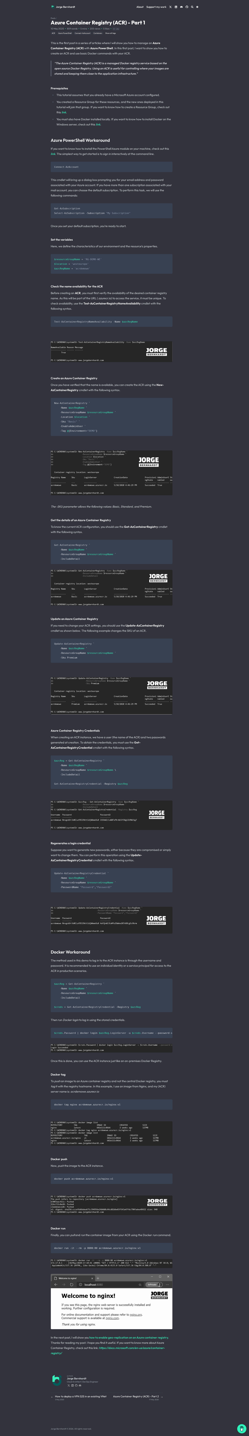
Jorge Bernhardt (65, 7)
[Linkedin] (72, 1385)
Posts (53, 18)
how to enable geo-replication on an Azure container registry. (129, 1337)
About (140, 7)
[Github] (76, 1385)
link (64, 112)
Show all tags (110, 33)
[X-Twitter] (69, 1385)
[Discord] (80, 1385)
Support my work (156, 7)
